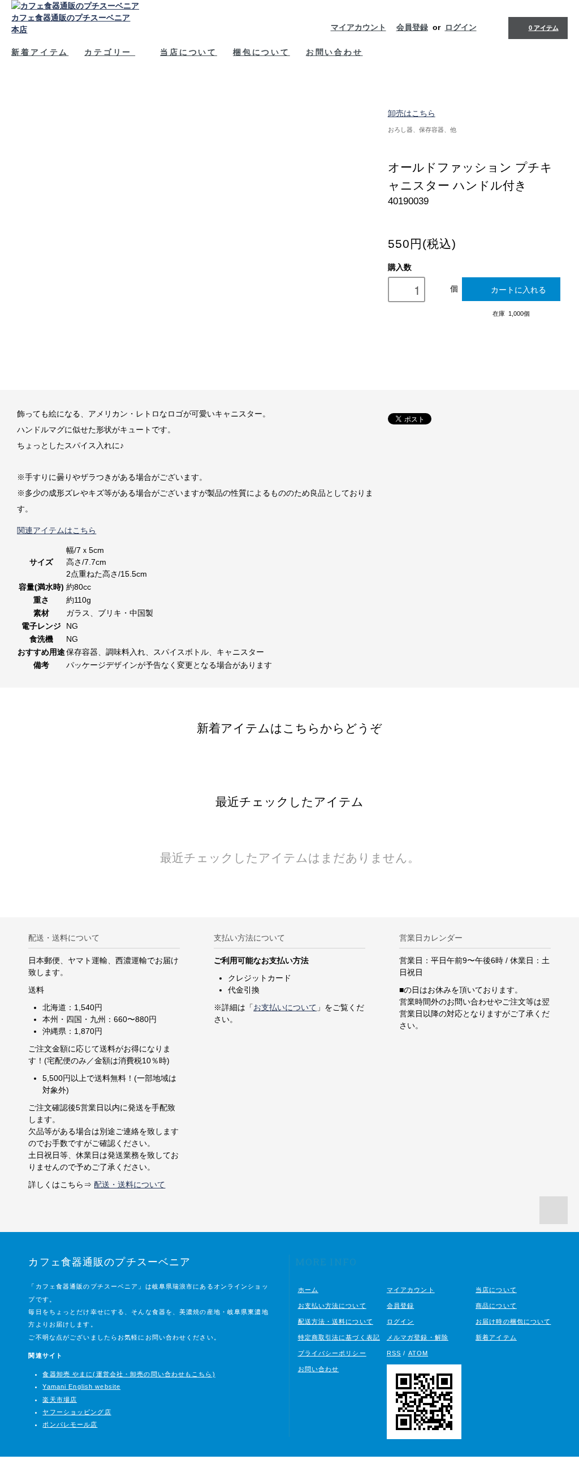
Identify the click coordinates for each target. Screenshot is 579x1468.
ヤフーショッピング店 (76, 1412)
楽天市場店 (59, 1399)
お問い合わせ (334, 51)
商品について (496, 1305)
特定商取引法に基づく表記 (339, 1337)
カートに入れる (518, 289)
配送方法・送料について (335, 1321)
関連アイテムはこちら (56, 530)
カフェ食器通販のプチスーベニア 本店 (70, 23)
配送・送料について (129, 1184)
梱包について (261, 51)
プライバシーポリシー (332, 1353)
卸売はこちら (411, 113)
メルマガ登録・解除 (417, 1337)
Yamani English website (81, 1386)
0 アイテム (544, 27)
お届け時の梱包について (513, 1321)
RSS (394, 1353)
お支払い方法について (332, 1305)
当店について (188, 51)
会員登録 (412, 27)
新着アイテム (39, 51)
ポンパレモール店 (69, 1424)
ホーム (308, 1289)
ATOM (418, 1353)
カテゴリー (109, 51)
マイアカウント (358, 27)
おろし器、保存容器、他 (422, 129)
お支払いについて (285, 1007)
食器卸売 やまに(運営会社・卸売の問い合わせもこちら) (128, 1374)
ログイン (461, 27)
